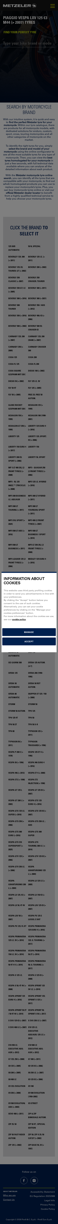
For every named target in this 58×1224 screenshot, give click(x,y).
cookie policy (19, 619)
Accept (29, 641)
